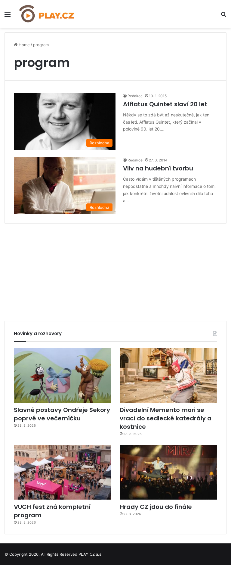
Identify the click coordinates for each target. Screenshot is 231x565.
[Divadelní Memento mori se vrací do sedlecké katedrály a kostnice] (168, 375)
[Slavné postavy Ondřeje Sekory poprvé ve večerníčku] (62, 375)
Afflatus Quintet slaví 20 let (165, 104)
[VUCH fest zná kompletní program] (62, 472)
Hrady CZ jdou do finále (156, 507)
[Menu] (8, 16)
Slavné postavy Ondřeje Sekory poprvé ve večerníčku (62, 414)
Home (23, 44)
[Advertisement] (115, 270)
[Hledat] (223, 16)
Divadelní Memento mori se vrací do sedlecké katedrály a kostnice (165, 418)
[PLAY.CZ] (46, 14)
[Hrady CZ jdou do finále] (168, 472)
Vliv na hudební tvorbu (158, 168)
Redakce (135, 96)
